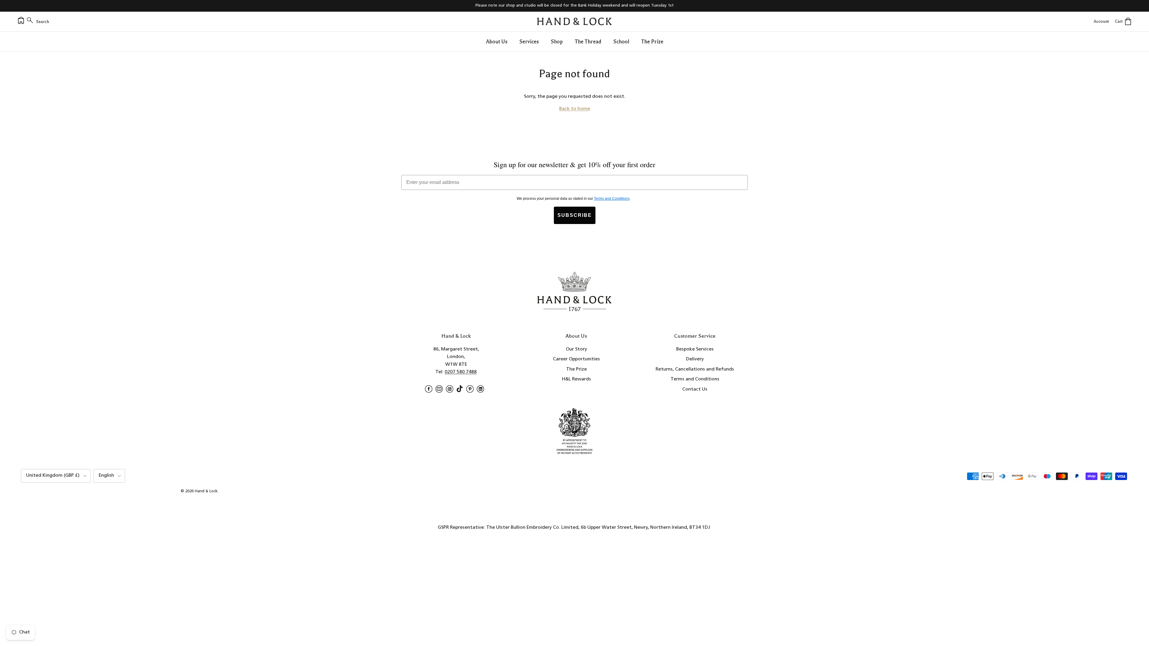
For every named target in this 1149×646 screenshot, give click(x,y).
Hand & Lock (206, 491)
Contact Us (694, 389)
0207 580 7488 (461, 372)
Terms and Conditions (695, 379)
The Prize (652, 42)
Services (529, 42)
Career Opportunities (576, 359)
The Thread (588, 42)
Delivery (695, 359)
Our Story (576, 349)
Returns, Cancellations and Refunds (695, 369)
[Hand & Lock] (574, 21)
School (621, 42)
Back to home (574, 108)
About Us (496, 42)
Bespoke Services (695, 349)
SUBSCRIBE (574, 215)
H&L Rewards (576, 379)
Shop (557, 42)
